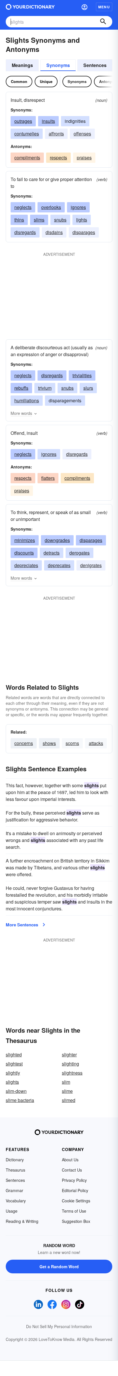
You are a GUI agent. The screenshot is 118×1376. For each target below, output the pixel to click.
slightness (72, 1072)
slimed (68, 1100)
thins (19, 219)
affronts (56, 133)
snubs (60, 219)
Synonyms (58, 65)
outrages (23, 121)
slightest (14, 1063)
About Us (70, 1159)
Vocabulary (16, 1201)
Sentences (95, 65)
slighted (14, 1054)
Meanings (22, 65)
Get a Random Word (59, 1266)
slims (39, 219)
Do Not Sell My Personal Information (59, 1326)
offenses (82, 133)
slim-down (16, 1091)
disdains (54, 232)
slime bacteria (20, 1100)
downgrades (57, 540)
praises (84, 157)
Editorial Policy (75, 1190)
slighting (70, 1063)
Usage (11, 1211)
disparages (83, 232)
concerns (23, 743)
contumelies (26, 133)
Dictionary (15, 1159)
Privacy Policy (74, 1180)
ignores (78, 207)
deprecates (59, 565)
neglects (23, 207)
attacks (96, 743)
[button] (84, 7)
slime (67, 1091)
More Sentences (22, 925)
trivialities (82, 375)
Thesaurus (15, 1170)
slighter (69, 1054)
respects (58, 157)
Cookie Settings (76, 1201)
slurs (88, 388)
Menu (104, 6)
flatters (48, 478)
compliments (27, 157)
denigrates (91, 565)
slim (66, 1082)
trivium (45, 388)
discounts (24, 552)
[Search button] (103, 22)
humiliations (26, 400)
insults (48, 121)
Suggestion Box (76, 1221)
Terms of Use (74, 1211)
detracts (52, 552)
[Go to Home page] (30, 6)
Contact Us (72, 1170)
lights (81, 219)
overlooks (51, 207)
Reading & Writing (22, 1221)
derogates (79, 552)
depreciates (26, 565)
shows (49, 743)
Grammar (14, 1190)
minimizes (24, 540)
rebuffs (21, 388)
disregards (25, 232)
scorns (72, 743)
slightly (13, 1072)
